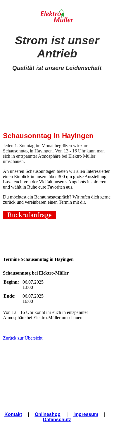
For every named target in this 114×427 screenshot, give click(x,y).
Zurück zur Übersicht (22, 337)
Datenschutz (57, 419)
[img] (57, 16)
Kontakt (13, 414)
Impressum (85, 414)
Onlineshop (48, 414)
